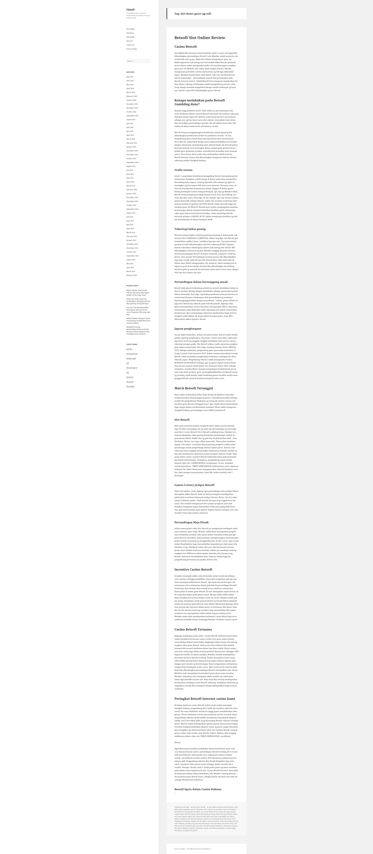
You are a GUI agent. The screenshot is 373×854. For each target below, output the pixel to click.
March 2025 (130, 139)
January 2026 (131, 100)
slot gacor (130, 377)
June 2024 (130, 174)
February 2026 (131, 96)
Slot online (130, 386)
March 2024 (130, 186)
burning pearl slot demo (191, 812)
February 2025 (131, 143)
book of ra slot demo (215, 809)
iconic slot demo (213, 821)
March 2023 (130, 232)
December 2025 (132, 104)
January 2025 (131, 147)
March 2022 (130, 271)
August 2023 (130, 213)
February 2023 (131, 236)
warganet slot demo (190, 830)
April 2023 (130, 228)
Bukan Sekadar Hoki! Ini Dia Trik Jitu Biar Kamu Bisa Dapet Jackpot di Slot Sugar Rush (137, 292)
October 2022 (131, 252)
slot (127, 363)
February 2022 (131, 275)
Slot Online (130, 29)
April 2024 (130, 182)
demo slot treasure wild (196, 816)
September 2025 (132, 116)
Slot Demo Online (199, 807)
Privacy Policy (131, 49)
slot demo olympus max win (184, 828)
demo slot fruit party (187, 814)
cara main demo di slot (209, 812)
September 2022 (132, 256)
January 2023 (131, 240)
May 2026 (129, 84)
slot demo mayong (230, 826)
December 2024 (132, 151)
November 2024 (132, 155)
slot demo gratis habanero (213, 826)
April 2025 (130, 135)
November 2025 (132, 108)
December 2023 (132, 197)
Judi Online (130, 37)
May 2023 (129, 225)
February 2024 (131, 190)
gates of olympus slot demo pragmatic (188, 819)
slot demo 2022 (227, 823)
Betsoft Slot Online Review (199, 37)
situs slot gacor (131, 368)
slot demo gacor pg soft (193, 826)
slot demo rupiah (202, 828)
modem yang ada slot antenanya (197, 823)
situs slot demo (215, 823)
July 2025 (129, 123)
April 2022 (130, 267)
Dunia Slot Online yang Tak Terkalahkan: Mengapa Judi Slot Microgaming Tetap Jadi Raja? (138, 301)
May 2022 (129, 264)
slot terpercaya (132, 354)
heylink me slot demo (199, 821)
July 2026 (129, 77)
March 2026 (130, 92)
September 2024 (132, 162)
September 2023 (132, 209)
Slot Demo (130, 33)
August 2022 (130, 260)
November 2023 (132, 201)
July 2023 (129, 217)
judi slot (129, 349)
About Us (129, 41)
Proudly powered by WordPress (199, 849)
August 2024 (130, 166)
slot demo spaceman (217, 828)
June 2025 (130, 127)
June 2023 (130, 221)
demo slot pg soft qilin (224, 814)
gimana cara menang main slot (215, 819)
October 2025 (131, 112)
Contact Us (130, 45)
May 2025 (129, 131)
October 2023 (131, 205)
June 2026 (130, 81)
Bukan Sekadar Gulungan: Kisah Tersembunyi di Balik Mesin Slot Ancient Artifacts (138, 320)
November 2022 (132, 248)
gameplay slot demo (226, 816)
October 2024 (131, 158)
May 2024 (129, 178)
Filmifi (130, 9)
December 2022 (132, 244)
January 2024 (131, 193)
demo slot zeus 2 (212, 816)
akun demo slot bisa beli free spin (221, 807)
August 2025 (130, 120)
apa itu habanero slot (198, 809)
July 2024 (129, 170)
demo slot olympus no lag (205, 814)
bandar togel (131, 358)
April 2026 (130, 88)
